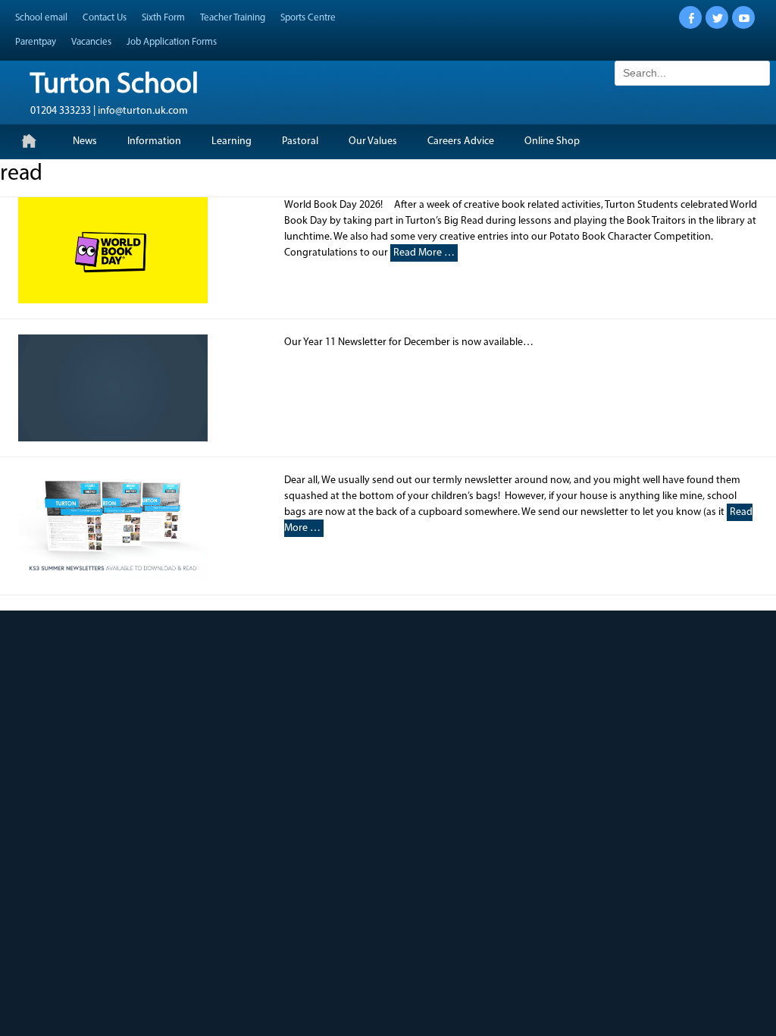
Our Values (373, 141)
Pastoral (300, 141)
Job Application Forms (172, 42)
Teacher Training (232, 18)
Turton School (114, 85)
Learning (231, 141)
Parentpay (35, 42)
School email (41, 18)
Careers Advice (460, 141)
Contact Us (105, 18)
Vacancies (91, 42)
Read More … (424, 253)
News (85, 141)
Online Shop (552, 141)
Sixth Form (163, 18)
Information (154, 141)
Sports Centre (308, 18)
